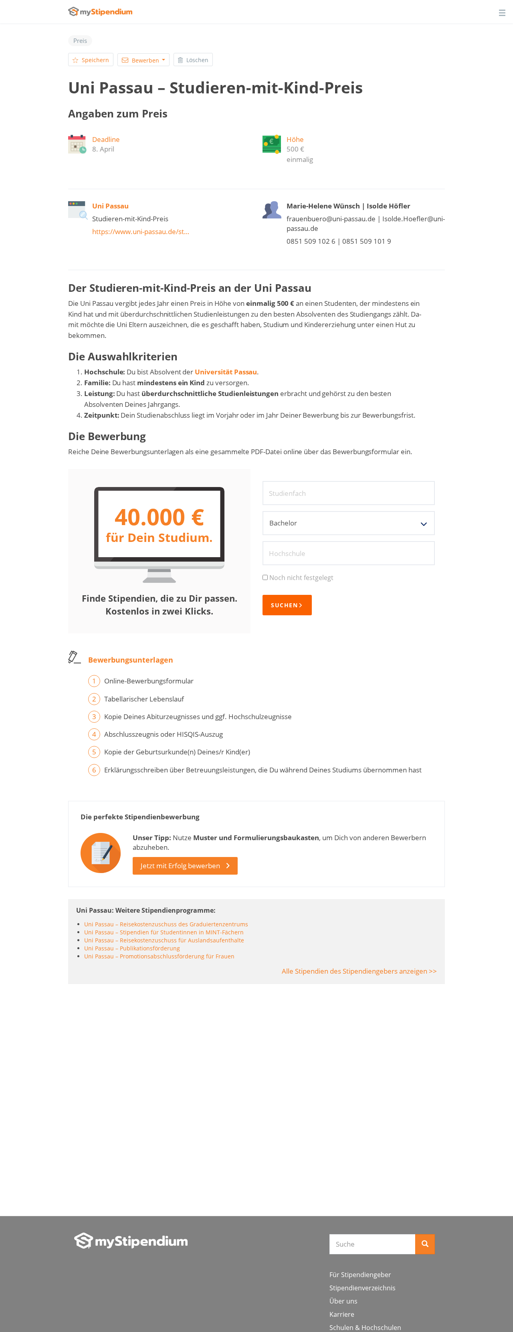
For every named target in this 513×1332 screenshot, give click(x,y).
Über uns (343, 1301)
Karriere (341, 1314)
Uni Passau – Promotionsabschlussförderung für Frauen (159, 956)
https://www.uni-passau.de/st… (140, 231)
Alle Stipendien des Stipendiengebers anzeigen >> (359, 971)
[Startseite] (131, 1241)
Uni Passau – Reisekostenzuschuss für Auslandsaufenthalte (164, 940)
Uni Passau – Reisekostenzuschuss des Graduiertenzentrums (166, 924)
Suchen (284, 605)
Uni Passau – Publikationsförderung (132, 948)
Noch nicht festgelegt (301, 577)
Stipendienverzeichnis (362, 1287)
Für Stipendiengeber (360, 1274)
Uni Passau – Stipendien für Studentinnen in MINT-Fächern (164, 932)
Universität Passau (226, 371)
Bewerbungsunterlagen (130, 660)
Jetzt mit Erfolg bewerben (180, 865)
